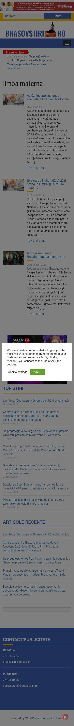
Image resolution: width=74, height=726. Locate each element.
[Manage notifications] (65, 717)
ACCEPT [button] (38, 372)
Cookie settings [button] (17, 372)
